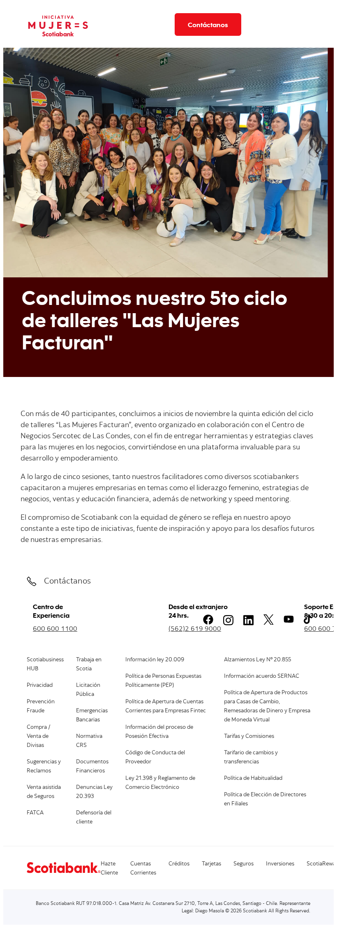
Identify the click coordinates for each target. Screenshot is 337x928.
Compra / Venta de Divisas (39, 737)
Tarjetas (211, 864)
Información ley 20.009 (154, 660)
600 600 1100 (55, 628)
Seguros (243, 864)
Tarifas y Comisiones (249, 737)
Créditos (178, 864)
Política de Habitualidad (253, 778)
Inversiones (280, 864)
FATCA (35, 813)
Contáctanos (208, 24)
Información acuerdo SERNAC (261, 676)
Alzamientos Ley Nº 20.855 (257, 660)
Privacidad (40, 685)
